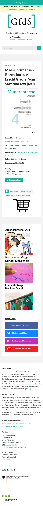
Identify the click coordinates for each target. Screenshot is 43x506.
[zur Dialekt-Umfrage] (21, 296)
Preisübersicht (21, 424)
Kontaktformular (8, 424)
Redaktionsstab (8, 394)
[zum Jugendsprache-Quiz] (21, 241)
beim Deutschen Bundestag (21, 40)
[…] (30, 389)
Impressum (6, 426)
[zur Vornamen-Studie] (21, 269)
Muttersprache (23, 152)
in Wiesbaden (15, 37)
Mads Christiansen (20, 142)
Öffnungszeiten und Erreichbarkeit (14, 447)
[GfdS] (21, 21)
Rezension (10, 195)
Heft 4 (12, 155)
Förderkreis (6, 368)
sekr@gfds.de (12, 445)
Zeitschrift (14, 191)
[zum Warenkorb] (21, 201)
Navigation (20, 3)
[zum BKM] (21, 479)
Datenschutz (20, 426)
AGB (13, 426)
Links (29, 424)
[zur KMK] (21, 498)
